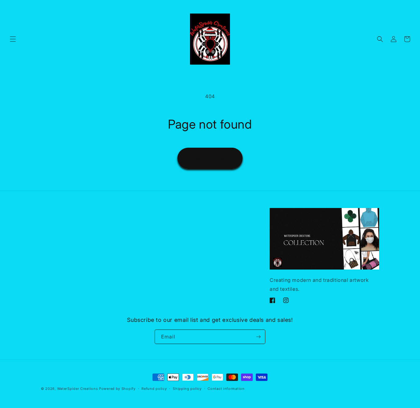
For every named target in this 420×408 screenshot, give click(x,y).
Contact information (226, 388)
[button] (13, 39)
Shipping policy (187, 388)
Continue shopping (210, 158)
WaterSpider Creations (77, 388)
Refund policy (154, 388)
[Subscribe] (258, 337)
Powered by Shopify (117, 388)
